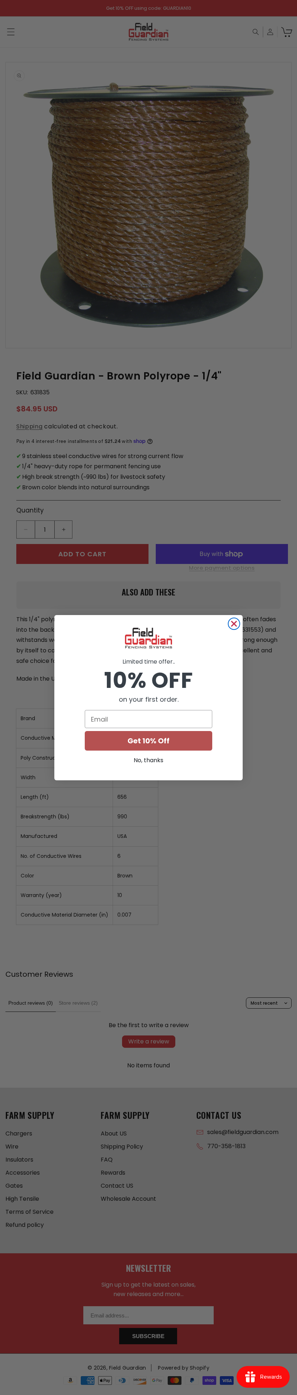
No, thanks (148, 760)
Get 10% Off (148, 741)
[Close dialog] (234, 624)
